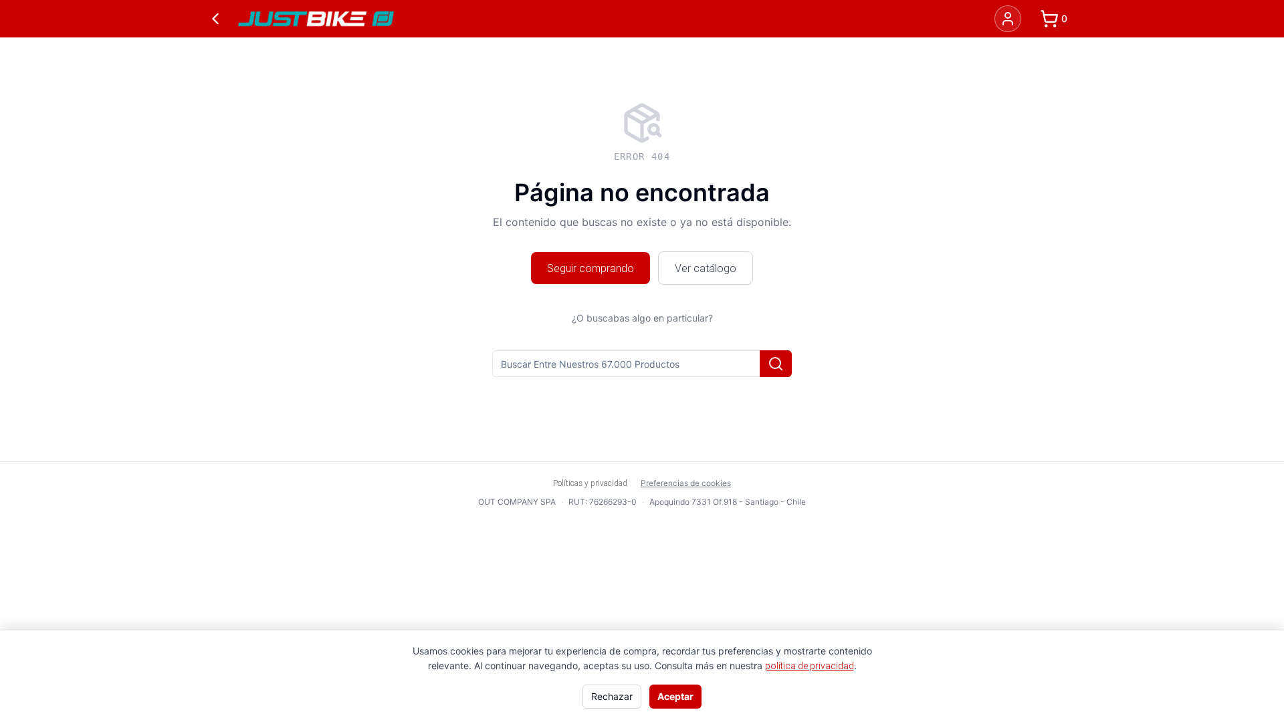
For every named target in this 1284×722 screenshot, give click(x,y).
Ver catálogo (705, 268)
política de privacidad (809, 666)
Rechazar (612, 696)
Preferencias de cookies (686, 483)
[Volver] (215, 18)
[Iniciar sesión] (1007, 18)
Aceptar (675, 696)
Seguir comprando (590, 268)
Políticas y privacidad (590, 483)
